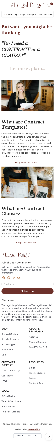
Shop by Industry (10, 339)
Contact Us (7, 375)
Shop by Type (8, 344)
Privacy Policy (8, 406)
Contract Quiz (36, 383)
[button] (49, 6)
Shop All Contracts (11, 334)
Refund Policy (8, 396)
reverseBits (34, 429)
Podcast (33, 378)
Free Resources (37, 373)
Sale (3, 354)
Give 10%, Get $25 (38, 347)
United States (26, 435)
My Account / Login (11, 370)
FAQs (4, 381)
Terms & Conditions (11, 401)
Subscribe (27, 291)
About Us (33, 337)
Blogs (32, 367)
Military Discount (38, 342)
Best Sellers (7, 349)
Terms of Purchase (10, 411)
